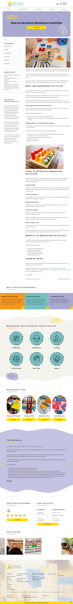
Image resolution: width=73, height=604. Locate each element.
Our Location (63, 9)
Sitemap (8, 586)
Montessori (6, 49)
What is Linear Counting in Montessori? (33, 279)
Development (19, 579)
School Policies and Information (38, 578)
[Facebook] (42, 598)
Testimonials (9, 579)
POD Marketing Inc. (34, 602)
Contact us (50, 269)
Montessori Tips (7, 56)
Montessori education (63, 269)
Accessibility (9, 584)
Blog (7, 583)
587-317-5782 (61, 4)
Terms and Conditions (11, 589)
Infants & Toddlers (7, 46)
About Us (8, 9)
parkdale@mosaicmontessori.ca (58, 515)
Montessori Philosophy (21, 578)
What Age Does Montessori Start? (63, 279)
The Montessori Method (22, 9)
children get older (64, 100)
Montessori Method (7, 53)
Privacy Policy (9, 587)
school (41, 74)
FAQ (7, 581)
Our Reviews (17, 519)
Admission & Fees (35, 576)
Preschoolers (6, 60)
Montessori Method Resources (23, 581)
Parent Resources (38, 9)
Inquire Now (51, 9)
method (33, 69)
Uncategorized (7, 63)
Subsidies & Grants (35, 579)
